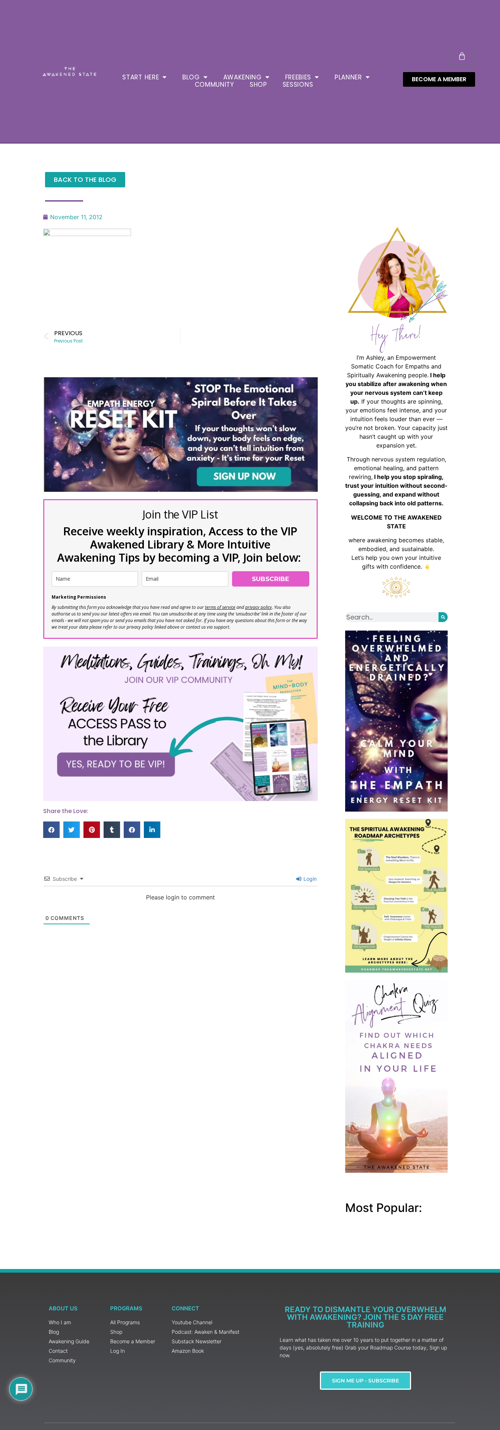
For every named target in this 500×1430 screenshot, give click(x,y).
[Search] (443, 617)
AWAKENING (242, 77)
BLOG (191, 77)
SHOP (258, 84)
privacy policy (258, 607)
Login (309, 879)
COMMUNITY (214, 84)
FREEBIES (298, 77)
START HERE (140, 77)
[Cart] (462, 56)
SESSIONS (298, 84)
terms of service (220, 607)
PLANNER (348, 77)
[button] (51, 829)
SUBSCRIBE (270, 579)
